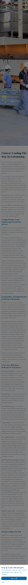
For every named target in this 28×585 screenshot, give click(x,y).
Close (3, 582)
